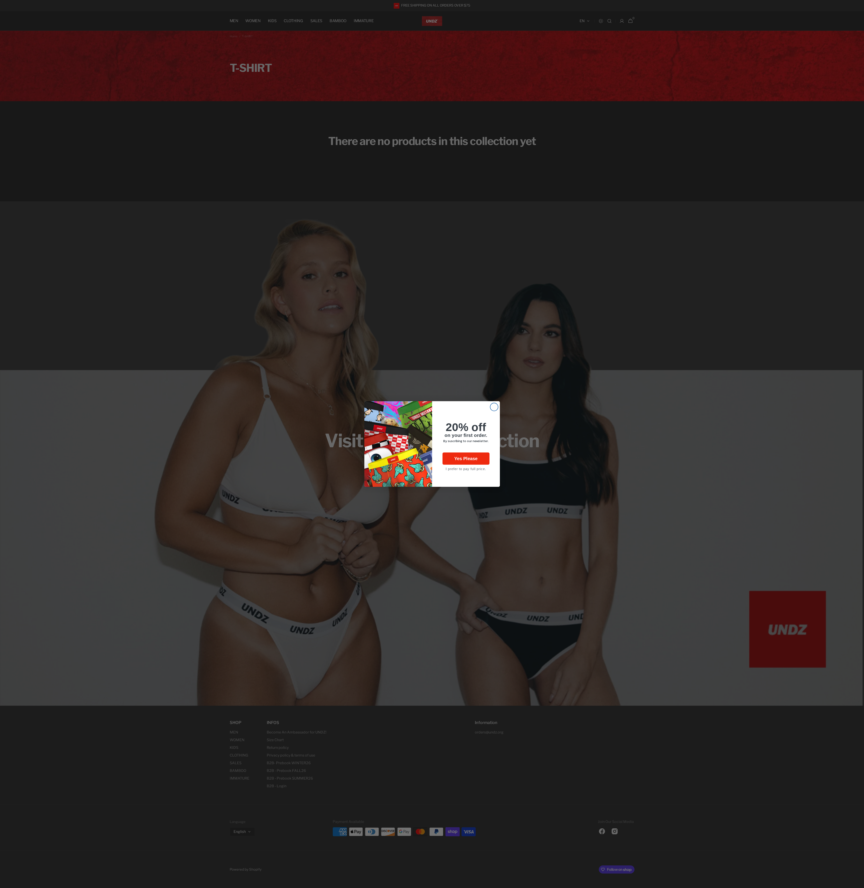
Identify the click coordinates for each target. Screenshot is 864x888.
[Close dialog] (494, 407)
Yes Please (466, 458)
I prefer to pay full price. (466, 469)
